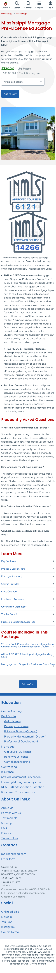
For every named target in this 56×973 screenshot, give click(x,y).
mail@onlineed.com (13, 854)
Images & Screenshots (13, 568)
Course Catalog (11, 711)
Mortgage (6, 13)
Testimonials (9, 818)
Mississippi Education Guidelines (18, 622)
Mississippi (21, 13)
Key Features (8, 561)
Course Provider (10, 584)
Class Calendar (9, 591)
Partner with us (11, 813)
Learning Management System (21, 782)
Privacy (6, 833)
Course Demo (10, 932)
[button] (50, 5)
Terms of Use (9, 838)
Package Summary (11, 576)
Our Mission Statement (13, 606)
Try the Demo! (9, 614)
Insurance (7, 772)
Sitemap (6, 823)
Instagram (8, 927)
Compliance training (17, 761)
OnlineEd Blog (10, 911)
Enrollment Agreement (13, 599)
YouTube (6, 922)
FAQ (4, 828)
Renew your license (16, 726)
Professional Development (21, 741)
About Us (7, 808)
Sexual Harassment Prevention (21, 777)
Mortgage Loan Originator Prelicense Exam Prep (28, 664)
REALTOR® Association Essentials (22, 787)
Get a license (12, 721)
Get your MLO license (18, 751)
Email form (8, 859)
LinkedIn (6, 917)
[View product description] (28, 133)
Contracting (9, 767)
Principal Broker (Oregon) (20, 731)
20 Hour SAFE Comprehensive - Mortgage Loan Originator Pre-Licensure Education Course (27, 645)
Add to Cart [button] (10, 93)
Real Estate (8, 716)
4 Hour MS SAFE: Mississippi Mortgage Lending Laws (26, 655)
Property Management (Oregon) (25, 736)
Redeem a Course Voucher (18, 792)
